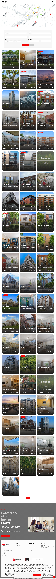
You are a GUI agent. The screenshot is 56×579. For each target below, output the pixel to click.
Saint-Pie (45, 567)
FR (46, 1)
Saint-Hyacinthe (22, 570)
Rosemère (27, 565)
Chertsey (24, 567)
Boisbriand (22, 564)
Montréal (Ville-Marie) (9, 564)
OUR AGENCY (34, 1)
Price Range (30, 39)
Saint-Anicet (25, 571)
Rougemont (41, 567)
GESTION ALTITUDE (32, 547)
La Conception (30, 564)
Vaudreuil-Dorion (27, 570)
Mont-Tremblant (17, 567)
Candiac (5, 564)
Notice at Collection (28, 578)
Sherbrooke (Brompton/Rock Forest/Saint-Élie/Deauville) (10, 573)
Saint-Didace (34, 564)
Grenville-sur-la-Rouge (47, 565)
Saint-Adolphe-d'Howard (29, 568)
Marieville (33, 565)
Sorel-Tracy (6, 567)
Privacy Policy (23, 578)
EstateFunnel (16, 578)
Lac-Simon (37, 571)
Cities (6, 31)
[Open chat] (54, 577)
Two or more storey (6, 575)
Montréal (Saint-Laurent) (38, 564)
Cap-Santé (39, 570)
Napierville (9, 574)
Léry (8, 568)
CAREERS (30, 550)
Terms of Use (31, 578)
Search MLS (29, 31)
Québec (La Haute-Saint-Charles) (45, 570)
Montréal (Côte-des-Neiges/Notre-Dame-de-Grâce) (10, 565)
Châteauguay (6, 570)
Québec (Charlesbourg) (41, 565)
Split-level (14, 575)
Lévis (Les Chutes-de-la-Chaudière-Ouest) (16, 571)
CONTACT (41, 1)
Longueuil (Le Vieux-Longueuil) (23, 568)
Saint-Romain (6, 574)
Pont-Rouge (18, 568)
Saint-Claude (32, 567)
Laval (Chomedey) (49, 567)
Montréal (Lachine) (44, 564)
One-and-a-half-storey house (50, 575)
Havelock (5, 571)
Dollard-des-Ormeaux (30, 571)
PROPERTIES (28, 1)
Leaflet (47, 26)
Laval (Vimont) (9, 571)
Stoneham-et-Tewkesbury (13, 570)
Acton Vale (50, 570)
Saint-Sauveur (26, 564)
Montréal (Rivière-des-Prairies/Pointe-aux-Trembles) (42, 568)
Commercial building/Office (43, 575)
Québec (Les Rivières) (28, 567)
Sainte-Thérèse (44, 571)
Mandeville (34, 571)
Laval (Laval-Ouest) (49, 573)
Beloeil (9, 570)
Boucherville (41, 571)
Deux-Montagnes (44, 574)
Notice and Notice (35, 578)
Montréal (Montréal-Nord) (12, 568)
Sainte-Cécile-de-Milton (37, 567)
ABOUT (30, 545)
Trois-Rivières (18, 570)
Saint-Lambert (36, 565)
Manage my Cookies (40, 578)
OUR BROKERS (21, 1)
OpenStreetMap (50, 26)
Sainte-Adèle (44, 573)
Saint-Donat (34, 568)
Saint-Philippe (52, 565)
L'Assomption (6, 568)
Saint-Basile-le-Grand (35, 570)
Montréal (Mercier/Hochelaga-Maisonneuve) (20, 565)
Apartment (11, 575)
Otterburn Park (9, 567)
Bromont (22, 571)
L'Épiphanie (13, 567)
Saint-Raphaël (48, 571)
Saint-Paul (31, 570)
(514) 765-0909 (4, 552)
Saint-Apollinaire (49, 574)
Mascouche (30, 565)
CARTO (55, 26)
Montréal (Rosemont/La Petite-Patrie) (16, 564)
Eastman (21, 567)
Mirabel (49, 568)
